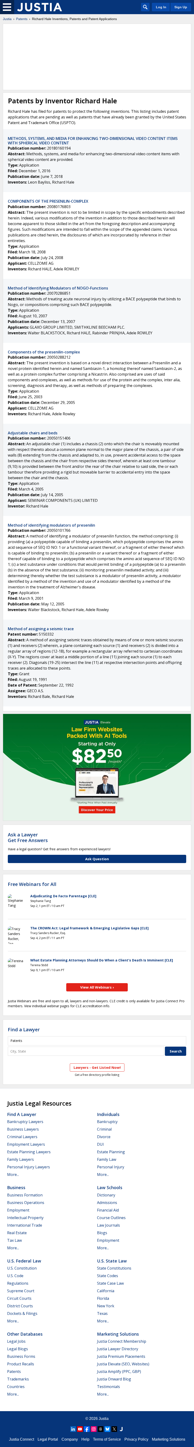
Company (70, 1439)
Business (16, 1187)
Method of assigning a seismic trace (41, 628)
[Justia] (39, 7)
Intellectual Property (25, 1217)
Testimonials (108, 1386)
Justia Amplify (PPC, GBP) (119, 1371)
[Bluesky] (107, 1429)
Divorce (103, 1136)
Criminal (104, 1129)
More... (13, 1174)
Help (85, 1439)
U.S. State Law (112, 1261)
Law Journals (108, 1225)
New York (105, 1306)
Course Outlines (111, 1217)
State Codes (107, 1275)
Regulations (17, 1283)
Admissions (107, 1202)
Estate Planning (111, 1151)
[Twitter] (114, 1429)
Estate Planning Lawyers (29, 1151)
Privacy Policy (136, 1439)
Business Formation (25, 1195)
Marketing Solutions (118, 1334)
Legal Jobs (16, 1341)
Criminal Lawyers (22, 1136)
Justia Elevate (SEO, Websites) (123, 1364)
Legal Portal (48, 1439)
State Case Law (110, 1283)
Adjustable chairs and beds (32, 433)
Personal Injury (110, 1167)
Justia (7, 19)
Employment (18, 1210)
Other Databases (25, 1334)
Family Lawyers (20, 1159)
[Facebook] (87, 1429)
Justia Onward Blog (114, 1379)
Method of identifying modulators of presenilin (51, 525)
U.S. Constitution (22, 1268)
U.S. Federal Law (24, 1261)
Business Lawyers (23, 1129)
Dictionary (106, 1195)
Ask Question (97, 858)
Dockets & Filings (22, 1313)
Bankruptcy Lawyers (25, 1121)
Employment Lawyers (26, 1144)
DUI (100, 1144)
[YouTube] (80, 1429)
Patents (21, 19)
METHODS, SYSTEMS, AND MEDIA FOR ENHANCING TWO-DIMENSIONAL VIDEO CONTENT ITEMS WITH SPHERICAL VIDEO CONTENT (93, 141)
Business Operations (25, 1202)
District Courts (20, 1306)
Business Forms (21, 1356)
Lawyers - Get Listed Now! (97, 1067)
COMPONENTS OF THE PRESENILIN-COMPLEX (48, 201)
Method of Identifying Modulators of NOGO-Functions (58, 288)
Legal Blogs (17, 1348)
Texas (102, 1313)
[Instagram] (94, 1429)
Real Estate (17, 1232)
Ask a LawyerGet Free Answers (28, 837)
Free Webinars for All (32, 884)
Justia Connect (21, 1439)
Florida (103, 1298)
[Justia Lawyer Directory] (121, 1429)
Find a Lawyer (24, 1029)
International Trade (24, 1225)
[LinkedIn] (73, 1429)
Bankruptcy (107, 1121)
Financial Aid (108, 1210)
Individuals (108, 1114)
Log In (161, 7)
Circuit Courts (19, 1298)
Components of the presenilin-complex (44, 352)
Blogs (102, 1232)
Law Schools (109, 1187)
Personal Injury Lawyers (28, 1167)
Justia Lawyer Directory (117, 1348)
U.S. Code (15, 1275)
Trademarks (18, 1379)
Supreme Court (20, 1290)
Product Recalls (20, 1364)
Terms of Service (107, 1439)
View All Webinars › (97, 987)
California (105, 1290)
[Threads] (100, 1429)
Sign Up (180, 7)
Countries (16, 1386)
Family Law (106, 1159)
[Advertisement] (97, 57)
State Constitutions (114, 1268)
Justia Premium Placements (121, 1356)
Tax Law (14, 1240)
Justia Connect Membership (121, 1341)
